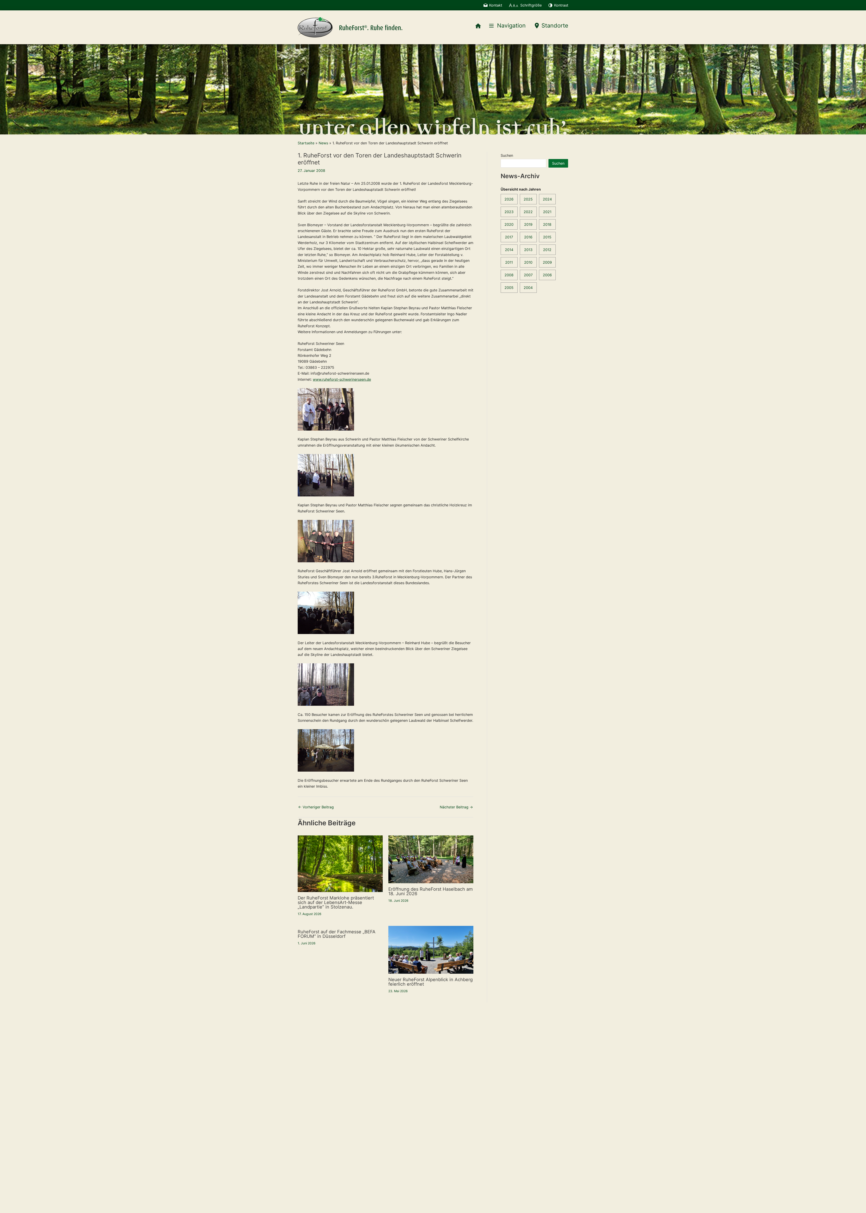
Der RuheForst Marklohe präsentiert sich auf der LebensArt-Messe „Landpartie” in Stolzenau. (336, 902)
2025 (528, 199)
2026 (509, 199)
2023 (509, 212)
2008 (509, 275)
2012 (547, 249)
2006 (547, 275)
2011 (509, 262)
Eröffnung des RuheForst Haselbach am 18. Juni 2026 (430, 891)
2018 (547, 224)
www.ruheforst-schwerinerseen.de (342, 379)
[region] (433, 89)
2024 (547, 199)
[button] (7, 89)
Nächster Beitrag (456, 807)
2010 (528, 262)
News (323, 143)
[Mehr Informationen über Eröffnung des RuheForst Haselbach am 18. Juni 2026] (430, 859)
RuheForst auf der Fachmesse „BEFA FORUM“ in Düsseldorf (336, 934)
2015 (547, 237)
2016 (528, 237)
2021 (547, 212)
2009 (547, 262)
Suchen (507, 155)
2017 (509, 237)
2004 (528, 287)
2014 (509, 249)
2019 (528, 224)
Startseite (306, 143)
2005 (509, 287)
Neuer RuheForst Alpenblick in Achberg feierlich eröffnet (430, 982)
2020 (509, 224)
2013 (528, 249)
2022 (528, 212)
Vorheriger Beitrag (316, 807)
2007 (528, 275)
